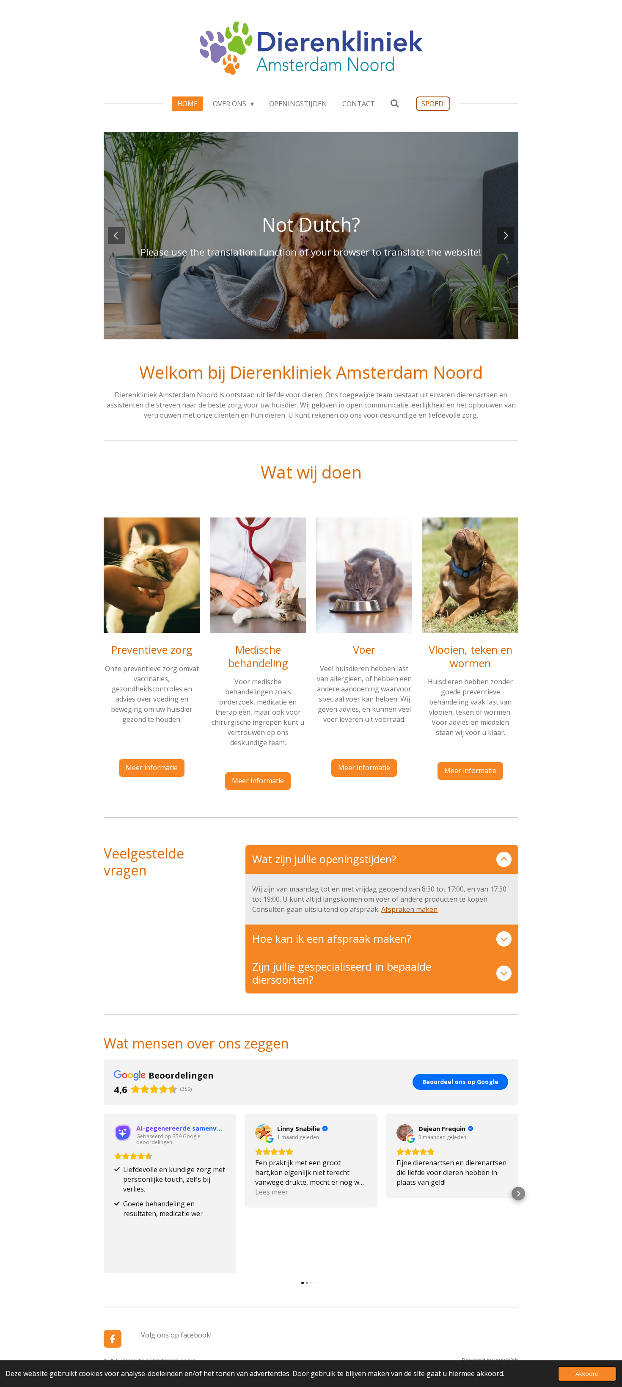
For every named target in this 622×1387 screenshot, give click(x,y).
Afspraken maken (409, 909)
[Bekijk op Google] (263, 1132)
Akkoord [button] (587, 1374)
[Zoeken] (395, 103)
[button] (103, 1193)
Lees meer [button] (271, 1192)
